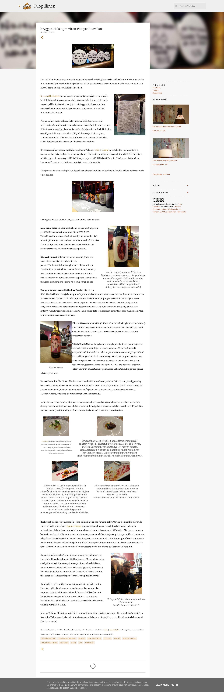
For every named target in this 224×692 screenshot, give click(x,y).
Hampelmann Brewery (67, 638)
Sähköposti (157, 93)
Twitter (156, 90)
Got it (174, 685)
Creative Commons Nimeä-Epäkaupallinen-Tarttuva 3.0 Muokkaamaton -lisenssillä (169, 209)
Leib (97, 150)
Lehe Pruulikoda (94, 638)
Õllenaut (107, 638)
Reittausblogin (114, 630)
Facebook (156, 88)
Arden (106, 630)
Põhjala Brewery (129, 638)
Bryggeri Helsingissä (50, 96)
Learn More (162, 685)
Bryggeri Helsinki (48, 638)
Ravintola (64, 643)
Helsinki (82, 638)
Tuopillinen (44, 6)
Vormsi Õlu (89, 643)
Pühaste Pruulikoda (49, 643)
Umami (105, 150)
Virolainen (45, 441)
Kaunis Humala (74, 526)
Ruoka (73, 643)
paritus (117, 638)
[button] (42, 37)
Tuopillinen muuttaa (161, 174)
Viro (80, 643)
